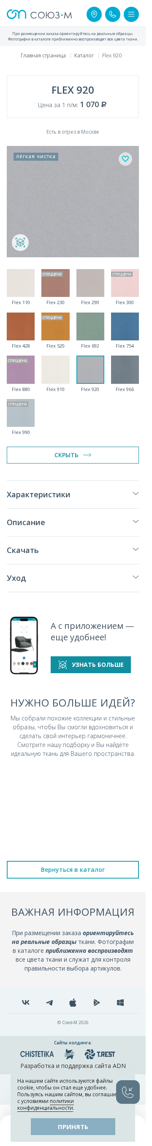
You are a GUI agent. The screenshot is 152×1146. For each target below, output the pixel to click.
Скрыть (66, 455)
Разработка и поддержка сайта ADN (73, 1066)
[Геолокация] (94, 14)
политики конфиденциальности (45, 1104)
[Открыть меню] (131, 14)
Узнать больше (98, 665)
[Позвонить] (112, 14)
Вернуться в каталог (73, 870)
